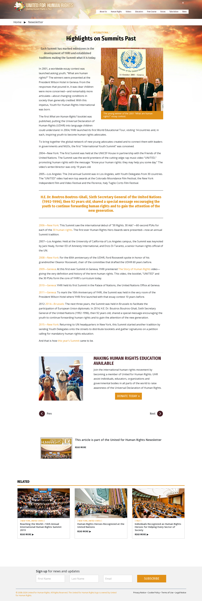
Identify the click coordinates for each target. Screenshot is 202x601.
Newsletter (35, 22)
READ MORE (80, 447)
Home (17, 22)
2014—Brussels (54, 304)
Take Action (173, 12)
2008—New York (49, 257)
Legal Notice (180, 592)
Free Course (151, 12)
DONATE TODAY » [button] (128, 396)
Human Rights (116, 12)
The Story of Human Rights (134, 269)
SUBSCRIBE (151, 579)
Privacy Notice (139, 592)
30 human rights (62, 230)
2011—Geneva (47, 292)
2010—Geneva (47, 285)
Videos (128, 12)
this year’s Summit (68, 340)
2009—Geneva (47, 269)
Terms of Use (167, 592)
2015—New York (49, 324)
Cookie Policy (154, 592)
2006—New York (49, 225)
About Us (103, 12)
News (184, 12)
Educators (139, 12)
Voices (162, 12)
